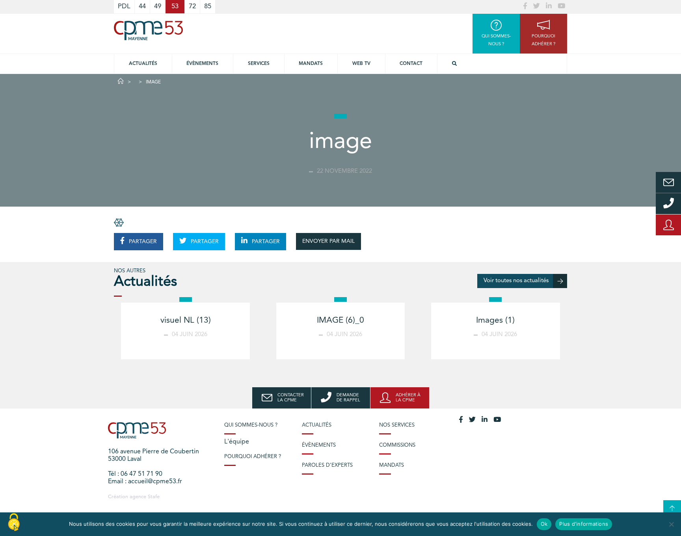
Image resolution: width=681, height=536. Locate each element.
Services (259, 63)
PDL (124, 6)
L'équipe (236, 442)
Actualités (143, 63)
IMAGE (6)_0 (340, 320)
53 (175, 6)
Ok (544, 524)
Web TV (361, 63)
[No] (671, 524)
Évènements (202, 63)
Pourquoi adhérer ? (252, 456)
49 (157, 6)
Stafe (154, 496)
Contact (411, 63)
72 (192, 6)
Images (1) (495, 320)
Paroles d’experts (327, 465)
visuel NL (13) (185, 320)
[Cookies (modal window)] (14, 522)
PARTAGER (142, 241)
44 (142, 6)
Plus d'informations (583, 524)
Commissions (397, 445)
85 (207, 6)
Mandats (311, 63)
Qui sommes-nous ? (250, 425)
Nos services (397, 425)
